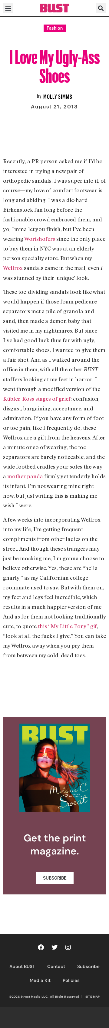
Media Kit (40, 980)
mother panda (25, 476)
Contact (56, 966)
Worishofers (39, 238)
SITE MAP (92, 996)
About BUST (22, 966)
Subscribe (88, 966)
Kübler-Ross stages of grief (37, 398)
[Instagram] (68, 947)
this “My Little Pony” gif (67, 626)
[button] (8, 8)
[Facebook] (41, 947)
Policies (71, 980)
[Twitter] (54, 947)
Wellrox (13, 267)
